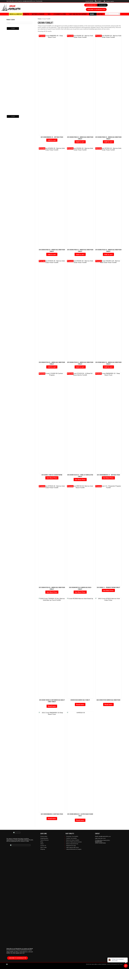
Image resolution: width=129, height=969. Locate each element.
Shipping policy (44, 838)
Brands (92, 14)
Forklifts (26, 14)
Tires (49, 14)
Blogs (41, 842)
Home (39, 19)
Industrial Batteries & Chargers (73, 849)
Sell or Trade (43, 847)
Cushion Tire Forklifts (71, 838)
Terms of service (44, 840)
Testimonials (39, 1)
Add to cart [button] (52, 140)
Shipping (42, 849)
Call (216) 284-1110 (91, 5)
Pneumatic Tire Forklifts (72, 836)
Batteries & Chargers (38, 14)
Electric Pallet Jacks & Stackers (74, 842)
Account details (89, 1)
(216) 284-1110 (13, 1)
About (41, 843)
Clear (13, 28)
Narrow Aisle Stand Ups (72, 843)
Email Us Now (102, 5)
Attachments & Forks (60, 14)
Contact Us (43, 845)
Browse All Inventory (16, 14)
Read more (52, 706)
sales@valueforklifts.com (29, 1)
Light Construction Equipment (78, 14)
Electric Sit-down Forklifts (72, 840)
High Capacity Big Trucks (72, 847)
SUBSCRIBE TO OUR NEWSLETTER (96, 9)
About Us (100, 14)
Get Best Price (52, 478)
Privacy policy (43, 836)
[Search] (119, 14)
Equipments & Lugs (71, 845)
